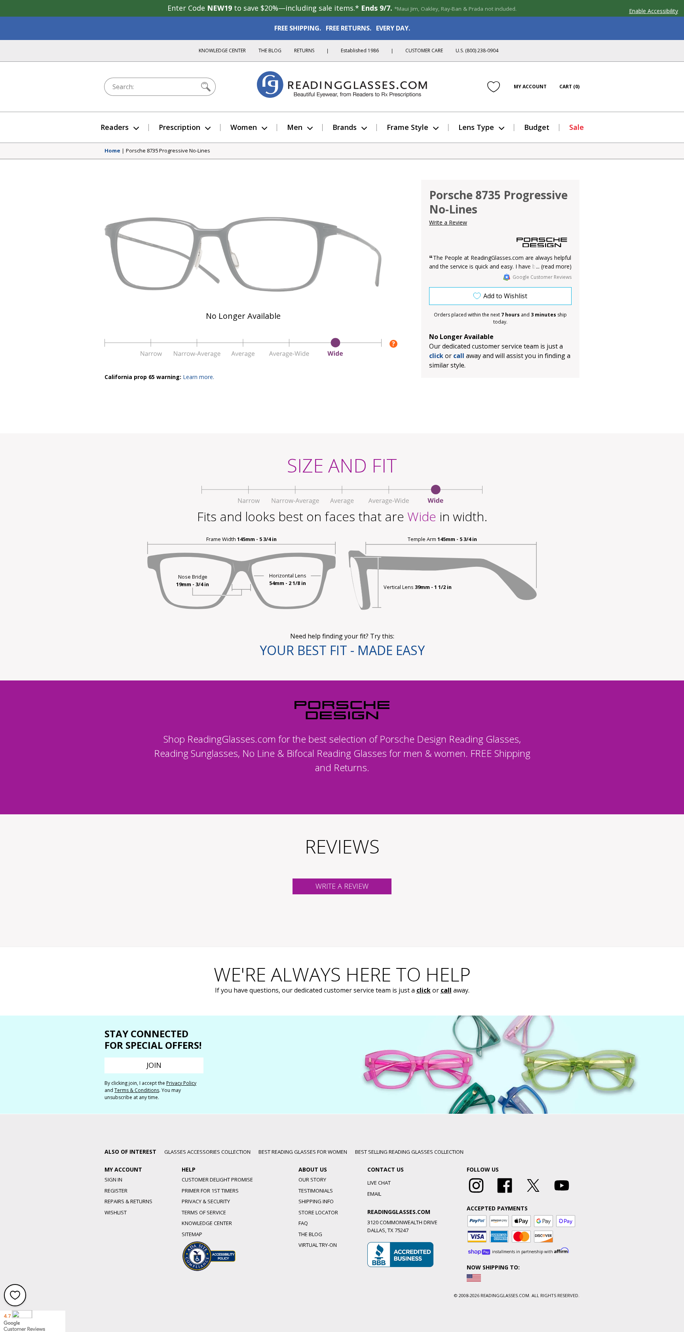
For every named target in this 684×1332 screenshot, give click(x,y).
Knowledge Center (222, 50)
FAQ (303, 1223)
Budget (536, 127)
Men (294, 127)
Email (374, 1193)
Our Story (312, 1179)
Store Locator (318, 1212)
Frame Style (407, 127)
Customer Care (424, 50)
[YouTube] (561, 1193)
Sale (576, 127)
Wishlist (115, 1212)
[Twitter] (533, 1193)
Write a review (342, 886)
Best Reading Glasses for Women (302, 1151)
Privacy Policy (181, 1083)
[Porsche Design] (542, 243)
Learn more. (198, 377)
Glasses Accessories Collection (207, 1151)
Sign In (113, 1179)
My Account (530, 86)
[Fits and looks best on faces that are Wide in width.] (243, 355)
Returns (304, 50)
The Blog (269, 50)
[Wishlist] (493, 87)
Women (243, 127)
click (423, 990)
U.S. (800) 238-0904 (477, 50)
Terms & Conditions (136, 1090)
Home (112, 151)
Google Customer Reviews (542, 277)
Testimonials (315, 1190)
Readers (115, 127)
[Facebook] (504, 1193)
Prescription (179, 127)
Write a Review (448, 222)
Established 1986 (360, 50)
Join (154, 1065)
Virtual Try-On (317, 1244)
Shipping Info (316, 1201)
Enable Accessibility (653, 11)
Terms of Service (204, 1212)
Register (115, 1190)
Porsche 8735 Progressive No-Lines (168, 151)
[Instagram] (476, 1193)
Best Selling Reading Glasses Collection (409, 1151)
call (458, 355)
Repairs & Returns (128, 1201)
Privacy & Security (206, 1201)
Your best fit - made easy (342, 650)
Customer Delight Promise (217, 1179)
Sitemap (192, 1234)
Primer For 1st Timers (210, 1190)
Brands (344, 127)
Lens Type (476, 127)
